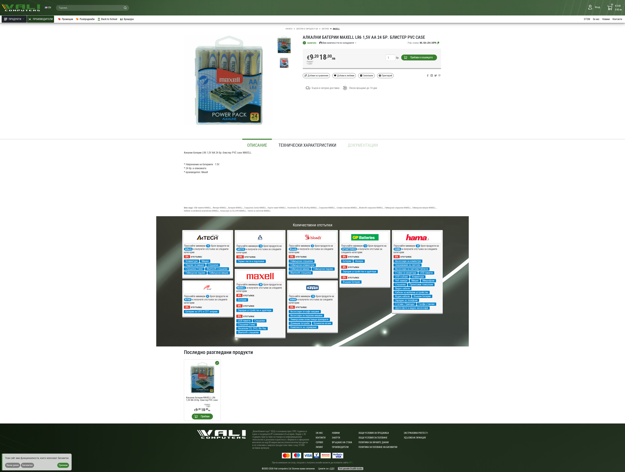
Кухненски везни (322, 323)
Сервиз (319, 442)
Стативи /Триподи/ (405, 304)
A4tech (188, 249)
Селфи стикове (427, 304)
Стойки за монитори (405, 272)
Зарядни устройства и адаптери (359, 271)
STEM (587, 19)
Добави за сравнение (317, 75)
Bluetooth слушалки (217, 268)
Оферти (336, 437)
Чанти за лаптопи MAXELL (259, 211)
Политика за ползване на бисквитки (378, 447)
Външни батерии (351, 281)
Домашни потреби (300, 323)
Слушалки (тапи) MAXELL (255, 207)
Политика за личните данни (374, 442)
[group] (228, 80)
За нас (596, 19)
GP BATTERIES (349, 249)
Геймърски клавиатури (302, 265)
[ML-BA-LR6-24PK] (438, 43)
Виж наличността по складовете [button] (338, 43)
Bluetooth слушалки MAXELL (371, 207)
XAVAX (293, 299)
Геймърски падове (195, 272)
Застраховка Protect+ (416, 433)
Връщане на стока (342, 442)
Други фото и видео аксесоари (411, 308)
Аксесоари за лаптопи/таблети (411, 268)
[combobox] (92, 8)
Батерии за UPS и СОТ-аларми (201, 311)
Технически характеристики (307, 145)
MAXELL (336, 29)
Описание (257, 145)
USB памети (426, 272)
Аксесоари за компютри (408, 261)
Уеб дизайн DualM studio (350, 468)
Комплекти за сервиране (303, 327)
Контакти (617, 19)
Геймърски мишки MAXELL (424, 207)
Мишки (205, 261)
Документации (363, 145)
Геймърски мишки (218, 272)
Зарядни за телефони (406, 300)
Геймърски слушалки (301, 261)
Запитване (368, 75)
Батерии (325, 29)
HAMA (397, 249)
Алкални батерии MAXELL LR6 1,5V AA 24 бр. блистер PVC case (202, 398)
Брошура (129, 19)
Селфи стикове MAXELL (347, 207)
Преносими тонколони (421, 284)
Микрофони (428, 280)
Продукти (15, 19)
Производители (340, 447)
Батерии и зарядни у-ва (307, 29)
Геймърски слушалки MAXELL (398, 207)
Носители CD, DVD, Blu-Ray (252, 328)
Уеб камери (401, 280)
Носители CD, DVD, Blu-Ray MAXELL (302, 207)
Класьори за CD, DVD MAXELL (233, 211)
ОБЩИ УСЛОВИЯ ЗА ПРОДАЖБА (374, 433)
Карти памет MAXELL (277, 207)
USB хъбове (401, 276)
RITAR (188, 299)
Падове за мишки (195, 265)
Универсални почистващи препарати (309, 319)
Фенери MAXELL (220, 207)
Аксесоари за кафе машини (304, 311)
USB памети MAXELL (202, 207)
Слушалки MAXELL (327, 207)
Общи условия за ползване (373, 437)
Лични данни (13, 465)
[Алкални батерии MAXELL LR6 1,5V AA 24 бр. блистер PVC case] (202, 377)
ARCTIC (240, 249)
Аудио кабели (402, 296)
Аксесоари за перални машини (306, 315)
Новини (606, 19)
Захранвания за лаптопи (407, 265)
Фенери (359, 261)
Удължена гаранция (415, 437)
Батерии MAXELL (235, 207)
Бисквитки (27, 465)
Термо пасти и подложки (251, 261)
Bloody (293, 249)
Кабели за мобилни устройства (411, 292)
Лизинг (319, 447)
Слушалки (213, 265)
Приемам (63, 465)
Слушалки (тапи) (194, 268)
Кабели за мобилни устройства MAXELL (201, 211)
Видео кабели (402, 288)
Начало (288, 29)
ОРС (351, 462)
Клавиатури (192, 261)
